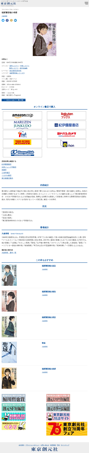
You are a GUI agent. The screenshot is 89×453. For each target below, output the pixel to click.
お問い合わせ (45, 445)
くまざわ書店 (6, 175)
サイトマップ (65, 445)
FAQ (58, 445)
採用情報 (53, 445)
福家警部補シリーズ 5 (17, 73)
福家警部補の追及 (49, 265)
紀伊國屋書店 (6, 164)
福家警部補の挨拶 (49, 368)
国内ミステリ (14, 66)
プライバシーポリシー (32, 445)
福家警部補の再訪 (49, 317)
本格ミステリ (24, 66)
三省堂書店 (6, 172)
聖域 (43, 342)
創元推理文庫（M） (15, 70)
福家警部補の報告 (49, 291)
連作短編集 (23, 68)
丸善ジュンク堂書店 (9, 167)
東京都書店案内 (7, 178)
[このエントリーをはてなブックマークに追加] (15, 20)
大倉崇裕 (4, 16)
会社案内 (21, 445)
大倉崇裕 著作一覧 (9, 252)
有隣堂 (4, 170)
